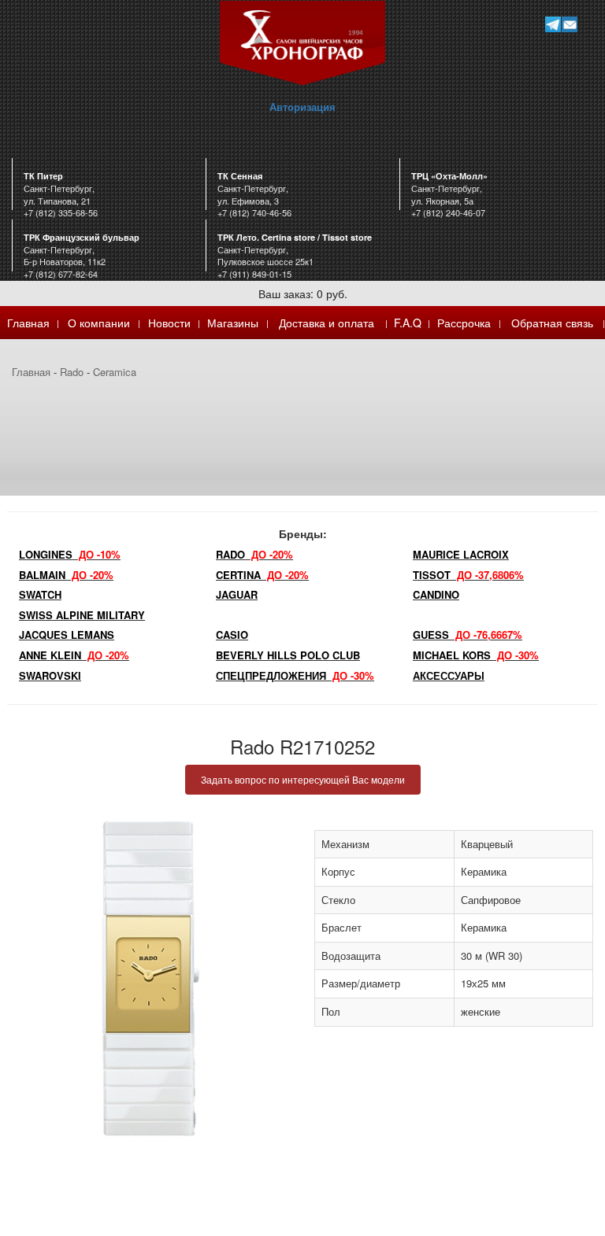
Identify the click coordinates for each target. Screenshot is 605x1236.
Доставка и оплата (326, 322)
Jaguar (237, 594)
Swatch (40, 594)
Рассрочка (464, 322)
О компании (99, 322)
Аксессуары (448, 675)
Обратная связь (552, 322)
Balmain (66, 574)
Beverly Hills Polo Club (288, 655)
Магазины (232, 322)
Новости (169, 322)
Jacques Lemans (66, 634)
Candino (436, 594)
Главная (28, 322)
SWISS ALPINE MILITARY (82, 614)
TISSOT (468, 574)
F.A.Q (407, 322)
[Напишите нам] (569, 24)
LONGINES (70, 554)
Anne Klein (74, 655)
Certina (262, 574)
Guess (467, 634)
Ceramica (114, 371)
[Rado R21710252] (151, 977)
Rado (72, 371)
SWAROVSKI (50, 675)
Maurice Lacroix (461, 554)
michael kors (476, 655)
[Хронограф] (302, 41)
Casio (232, 634)
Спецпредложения (295, 675)
